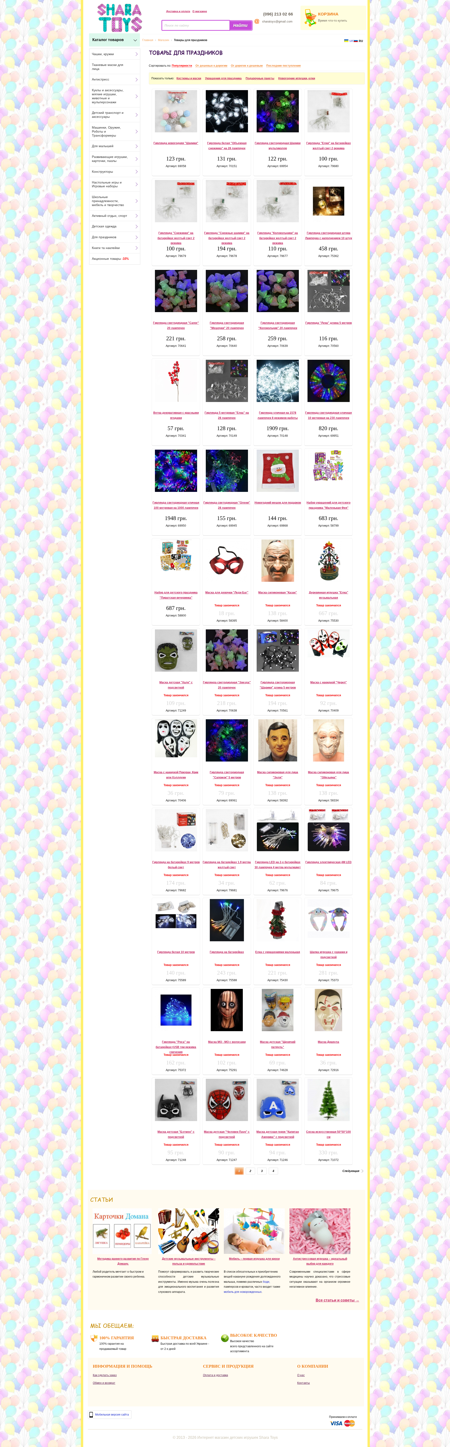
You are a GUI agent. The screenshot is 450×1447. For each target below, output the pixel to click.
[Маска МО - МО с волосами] (227, 1010)
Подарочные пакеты (260, 78)
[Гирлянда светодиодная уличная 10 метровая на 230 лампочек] (328, 381)
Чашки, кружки (103, 54)
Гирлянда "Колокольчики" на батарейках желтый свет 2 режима (277, 238)
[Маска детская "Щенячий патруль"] (278, 1010)
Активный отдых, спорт (109, 216)
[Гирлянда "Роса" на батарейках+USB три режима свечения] (176, 1010)
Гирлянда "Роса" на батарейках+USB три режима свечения (176, 1047)
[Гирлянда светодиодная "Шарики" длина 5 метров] (278, 650)
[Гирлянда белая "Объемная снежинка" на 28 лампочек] (227, 111)
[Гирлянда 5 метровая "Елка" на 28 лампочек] (227, 381)
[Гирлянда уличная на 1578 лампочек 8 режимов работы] (278, 381)
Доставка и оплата (178, 11)
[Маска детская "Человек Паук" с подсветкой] (227, 1100)
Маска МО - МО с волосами (227, 1042)
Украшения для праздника (223, 78)
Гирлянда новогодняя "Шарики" (176, 143)
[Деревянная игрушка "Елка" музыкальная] (328, 560)
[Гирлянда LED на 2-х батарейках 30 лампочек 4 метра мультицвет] (278, 830)
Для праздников (104, 237)
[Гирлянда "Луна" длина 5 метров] (328, 291)
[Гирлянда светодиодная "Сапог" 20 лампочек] (176, 291)
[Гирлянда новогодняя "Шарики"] (176, 111)
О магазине (199, 11)
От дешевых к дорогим (211, 65)
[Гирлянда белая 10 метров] (176, 914)
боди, (266, 1281)
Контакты (303, 1383)
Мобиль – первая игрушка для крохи (254, 1258)
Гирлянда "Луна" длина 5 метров (328, 323)
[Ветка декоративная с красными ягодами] (176, 381)
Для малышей (102, 146)
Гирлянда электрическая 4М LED (328, 862)
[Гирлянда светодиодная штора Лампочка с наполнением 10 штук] (328, 201)
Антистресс (100, 79)
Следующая (350, 1171)
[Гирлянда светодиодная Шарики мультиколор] (278, 111)
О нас (301, 1375)
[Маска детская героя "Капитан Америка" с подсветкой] (278, 1100)
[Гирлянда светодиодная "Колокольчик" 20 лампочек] (278, 291)
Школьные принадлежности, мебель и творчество (108, 201)
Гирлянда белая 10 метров (176, 952)
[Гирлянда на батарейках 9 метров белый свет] (176, 830)
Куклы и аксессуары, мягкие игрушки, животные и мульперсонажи (108, 96)
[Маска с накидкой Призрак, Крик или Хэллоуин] (176, 738)
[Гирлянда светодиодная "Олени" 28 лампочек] (227, 470)
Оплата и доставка (215, 1375)
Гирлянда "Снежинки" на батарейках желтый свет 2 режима (176, 238)
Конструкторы (102, 171)
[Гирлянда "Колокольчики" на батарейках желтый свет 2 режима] (278, 201)
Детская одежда (104, 226)
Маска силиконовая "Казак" (277, 592)
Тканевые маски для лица (107, 67)
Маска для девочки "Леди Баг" (226, 592)
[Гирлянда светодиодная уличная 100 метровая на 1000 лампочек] (176, 470)
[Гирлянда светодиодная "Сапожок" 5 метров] (227, 740)
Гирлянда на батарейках (227, 952)
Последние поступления (283, 65)
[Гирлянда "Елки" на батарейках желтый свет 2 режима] (328, 111)
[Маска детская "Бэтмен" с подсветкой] (176, 1100)
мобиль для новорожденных (243, 1292)
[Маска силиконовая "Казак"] (278, 560)
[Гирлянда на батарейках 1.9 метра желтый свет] (227, 830)
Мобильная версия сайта (112, 1414)
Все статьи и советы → (337, 1300)
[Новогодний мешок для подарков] (278, 470)
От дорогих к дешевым (247, 65)
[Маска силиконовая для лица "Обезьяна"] (328, 740)
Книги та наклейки (106, 248)
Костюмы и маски (188, 78)
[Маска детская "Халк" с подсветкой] (176, 650)
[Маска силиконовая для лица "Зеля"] (278, 740)
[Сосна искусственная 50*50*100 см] (328, 1100)
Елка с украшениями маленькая (277, 952)
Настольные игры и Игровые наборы (107, 184)
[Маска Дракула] (328, 1010)
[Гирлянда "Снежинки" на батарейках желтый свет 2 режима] (176, 201)
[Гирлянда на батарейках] (227, 920)
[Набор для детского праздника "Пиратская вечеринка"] (176, 555)
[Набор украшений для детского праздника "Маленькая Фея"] (328, 465)
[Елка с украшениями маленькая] (278, 920)
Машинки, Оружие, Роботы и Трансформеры (106, 131)
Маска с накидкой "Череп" (328, 682)
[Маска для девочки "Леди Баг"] (227, 560)
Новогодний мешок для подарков (278, 502)
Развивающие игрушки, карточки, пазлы (110, 159)
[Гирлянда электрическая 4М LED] (328, 830)
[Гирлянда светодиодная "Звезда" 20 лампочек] (227, 650)
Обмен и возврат (104, 1383)
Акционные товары (110, 258)
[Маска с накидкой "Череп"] (328, 643)
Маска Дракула (328, 1042)
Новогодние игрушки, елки (296, 78)
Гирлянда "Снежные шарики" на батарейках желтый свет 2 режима (226, 238)
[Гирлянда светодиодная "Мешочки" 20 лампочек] (227, 291)
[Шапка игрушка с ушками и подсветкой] (328, 918)
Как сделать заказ (105, 1375)
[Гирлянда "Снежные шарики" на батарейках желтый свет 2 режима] (227, 201)
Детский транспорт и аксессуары (108, 115)
